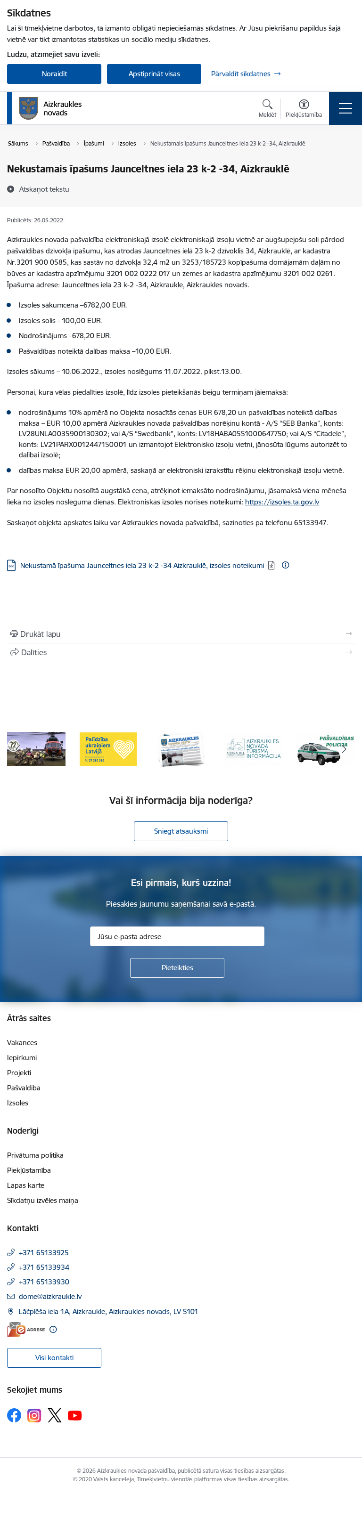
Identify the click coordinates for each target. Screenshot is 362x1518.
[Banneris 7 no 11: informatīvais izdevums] (181, 748)
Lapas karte (25, 1185)
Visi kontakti (54, 1357)
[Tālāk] (344, 749)
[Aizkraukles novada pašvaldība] (50, 108)
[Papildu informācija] (285, 564)
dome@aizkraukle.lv (50, 1296)
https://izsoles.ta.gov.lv (282, 501)
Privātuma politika (35, 1155)
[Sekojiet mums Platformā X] (55, 1415)
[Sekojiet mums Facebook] (14, 1415)
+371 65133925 (44, 1252)
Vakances (22, 1042)
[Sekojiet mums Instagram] (34, 1415)
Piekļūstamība (29, 1170)
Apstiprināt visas (154, 73)
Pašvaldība (24, 1087)
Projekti (19, 1072)
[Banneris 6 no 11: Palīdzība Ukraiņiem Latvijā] (109, 748)
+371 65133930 (44, 1281)
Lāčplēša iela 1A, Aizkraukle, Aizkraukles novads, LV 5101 (108, 1311)
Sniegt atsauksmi (181, 831)
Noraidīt (54, 73)
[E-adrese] (26, 1329)
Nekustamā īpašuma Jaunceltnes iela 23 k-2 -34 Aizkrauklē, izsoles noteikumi (142, 565)
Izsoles (17, 1102)
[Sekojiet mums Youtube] (75, 1415)
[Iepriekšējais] (18, 749)
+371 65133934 (44, 1267)
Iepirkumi (22, 1057)
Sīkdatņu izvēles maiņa (42, 1200)
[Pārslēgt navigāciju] (345, 108)
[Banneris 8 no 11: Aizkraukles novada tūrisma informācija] (253, 748)
